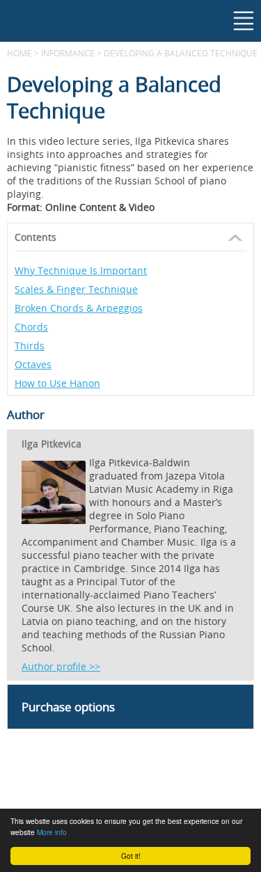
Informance (68, 52)
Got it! (131, 855)
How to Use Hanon (57, 383)
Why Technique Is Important (81, 270)
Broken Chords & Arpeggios (79, 308)
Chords (31, 326)
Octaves (33, 364)
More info (52, 832)
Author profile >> (61, 666)
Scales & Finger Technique (76, 289)
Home (19, 52)
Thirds (30, 345)
